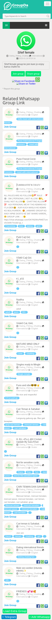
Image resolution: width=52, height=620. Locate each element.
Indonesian (36, 414)
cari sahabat (20, 428)
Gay (29, 472)
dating (30, 226)
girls (39, 226)
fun (37, 472)
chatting (30, 353)
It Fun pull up (11, 398)
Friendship (10, 226)
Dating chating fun (26, 557)
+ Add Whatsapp (39, 616)
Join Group (10, 127)
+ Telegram (9, 616)
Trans (21, 472)
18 (6, 25)
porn (16, 312)
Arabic (34, 447)
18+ (24, 312)
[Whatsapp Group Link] (17, 246)
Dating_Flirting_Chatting (19, 56)
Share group (33, 74)
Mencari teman (12, 505)
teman (18, 536)
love (21, 226)
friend (8, 536)
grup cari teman (13, 424)
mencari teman (31, 424)
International (37, 56)
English (34, 115)
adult (8, 312)
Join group (18, 74)
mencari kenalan (31, 505)
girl (39, 536)
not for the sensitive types (26, 475)
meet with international (27, 172)
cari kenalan (20, 512)
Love (20, 353)
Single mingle (24, 374)
